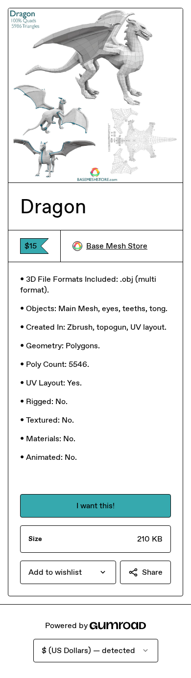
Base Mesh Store (116, 245)
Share (152, 572)
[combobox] (68, 572)
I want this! (95, 505)
